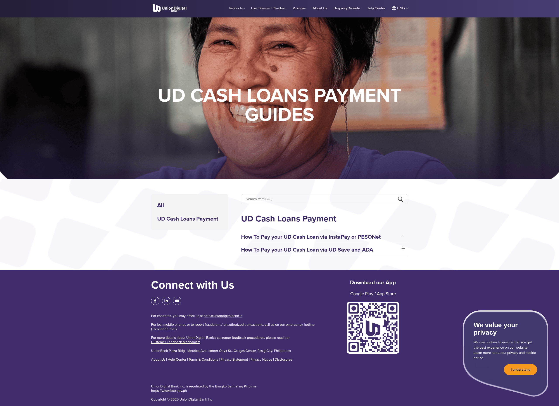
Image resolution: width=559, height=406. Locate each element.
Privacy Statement (234, 359)
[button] (324, 237)
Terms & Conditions (203, 359)
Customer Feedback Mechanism (175, 342)
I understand (520, 369)
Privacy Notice (261, 359)
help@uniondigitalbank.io (223, 316)
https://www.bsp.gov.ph (169, 391)
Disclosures (283, 359)
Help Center (177, 359)
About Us (158, 359)
